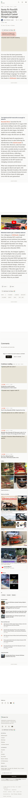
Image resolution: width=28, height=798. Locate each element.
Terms (7, 779)
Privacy (5, 791)
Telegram (4, 297)
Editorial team (4, 735)
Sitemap (3, 742)
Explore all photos (5, 490)
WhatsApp (23, 294)
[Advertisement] (14, 99)
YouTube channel (5, 744)
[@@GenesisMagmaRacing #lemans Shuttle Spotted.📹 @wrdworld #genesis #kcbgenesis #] (14, 581)
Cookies (10, 791)
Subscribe (14, 776)
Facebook (10, 294)
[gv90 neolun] (7, 482)
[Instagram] (2, 703)
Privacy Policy (18, 779)
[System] (22, 2)
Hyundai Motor (5, 122)
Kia (1, 752)
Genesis (3, 754)
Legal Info (19, 791)
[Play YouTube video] (14, 222)
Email (15, 297)
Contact (3, 737)
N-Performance (4, 761)
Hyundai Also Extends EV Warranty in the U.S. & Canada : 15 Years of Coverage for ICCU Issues (13, 433)
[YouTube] (11, 703)
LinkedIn (17, 294)
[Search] (18, 2)
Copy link (21, 297)
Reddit (9, 297)
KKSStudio (13, 78)
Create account (17, 356)
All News (7, 6)
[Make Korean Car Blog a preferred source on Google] (14, 703)
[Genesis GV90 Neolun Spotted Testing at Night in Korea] (7, 469)
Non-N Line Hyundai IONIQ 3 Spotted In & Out (13, 410)
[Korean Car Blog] (8, 2)
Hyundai (8, 595)
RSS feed (3, 740)
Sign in (9, 356)
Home (2, 6)
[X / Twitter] (8, 703)
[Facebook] (5, 703)
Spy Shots (3, 756)
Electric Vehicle (4, 758)
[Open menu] (25, 2)
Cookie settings (7, 796)
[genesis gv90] (20, 482)
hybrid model (17, 142)
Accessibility (6, 794)
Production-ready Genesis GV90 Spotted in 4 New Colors (8, 387)
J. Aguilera (13, 789)
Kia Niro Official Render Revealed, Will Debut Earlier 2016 (10, 456)
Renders (13, 595)
